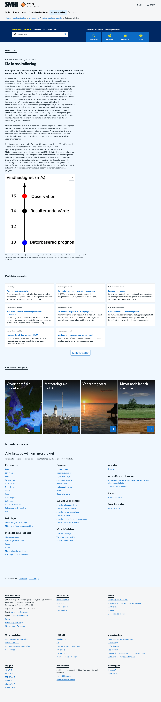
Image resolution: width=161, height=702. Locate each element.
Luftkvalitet (112, 607)
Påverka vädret (114, 508)
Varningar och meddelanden (17, 554)
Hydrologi (109, 39)
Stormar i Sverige (64, 533)
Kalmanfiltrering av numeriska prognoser (75, 311)
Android (123, 673)
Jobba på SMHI (63, 600)
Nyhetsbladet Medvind (66, 679)
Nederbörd (9, 487)
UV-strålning (10, 483)
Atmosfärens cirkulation (118, 486)
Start (8, 18)
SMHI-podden (62, 610)
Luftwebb (123, 642)
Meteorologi (34, 18)
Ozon (7, 490)
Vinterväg (21, 684)
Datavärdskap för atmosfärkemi (121, 657)
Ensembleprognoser (117, 291)
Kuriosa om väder (115, 497)
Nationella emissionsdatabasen (121, 639)
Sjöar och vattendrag (116, 614)
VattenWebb (113, 650)
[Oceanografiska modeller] (37, 429)
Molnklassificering (64, 487)
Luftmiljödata (113, 646)
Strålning (9, 473)
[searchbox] (36, 34)
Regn (7, 494)
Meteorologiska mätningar (16, 522)
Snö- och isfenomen (65, 480)
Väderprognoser (12, 537)
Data (23, 12)
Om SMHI (61, 603)
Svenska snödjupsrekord (67, 508)
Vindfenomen (62, 469)
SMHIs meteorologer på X (79, 646)
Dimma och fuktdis (13, 504)
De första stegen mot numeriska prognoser (76, 291)
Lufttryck (9, 501)
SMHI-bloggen (62, 607)
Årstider (111, 469)
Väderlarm (21, 687)
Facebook (23, 578)
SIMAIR (111, 610)
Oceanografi (125, 39)
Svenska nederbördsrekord (68, 522)
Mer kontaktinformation (15, 626)
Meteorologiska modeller (52, 18)
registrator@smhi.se (19, 615)
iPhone (122, 670)
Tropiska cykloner (64, 473)
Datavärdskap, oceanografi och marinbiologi (126, 653)
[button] (139, 5)
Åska (7, 469)
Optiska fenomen (64, 494)
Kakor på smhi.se (12, 643)
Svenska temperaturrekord (68, 512)
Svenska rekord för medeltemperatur (72, 519)
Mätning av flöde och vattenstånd (19, 526)
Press (7, 619)
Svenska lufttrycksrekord (67, 505)
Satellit (8, 547)
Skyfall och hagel (63, 476)
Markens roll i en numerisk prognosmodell (75, 335)
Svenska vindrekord (65, 515)
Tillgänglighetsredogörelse (16, 639)
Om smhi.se (10, 650)
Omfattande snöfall (65, 540)
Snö (6, 511)
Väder (8, 12)
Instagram (73, 653)
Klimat (16, 12)
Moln (59, 490)
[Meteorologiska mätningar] (75, 429)
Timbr (19, 680)
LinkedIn (32, 578)
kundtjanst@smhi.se (19, 612)
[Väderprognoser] (113, 429)
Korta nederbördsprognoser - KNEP (22, 335)
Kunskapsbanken (58, 12)
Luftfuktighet (10, 497)
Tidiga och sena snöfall (66, 537)
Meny (152, 4)
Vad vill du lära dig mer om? (34, 29)
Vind (7, 476)
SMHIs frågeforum (24, 622)
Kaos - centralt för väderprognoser (123, 311)
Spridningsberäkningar (14, 540)
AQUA (19, 670)
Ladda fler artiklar (80, 353)
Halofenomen (62, 483)
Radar (7, 544)
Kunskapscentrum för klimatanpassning (124, 603)
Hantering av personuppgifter (17, 646)
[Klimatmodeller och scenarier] (150, 429)
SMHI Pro (20, 677)
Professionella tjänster (38, 12)
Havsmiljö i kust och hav (118, 600)
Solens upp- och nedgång (15, 508)
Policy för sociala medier (67, 657)
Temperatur (10, 480)
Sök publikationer (64, 676)
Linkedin (72, 649)
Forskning (72, 12)
